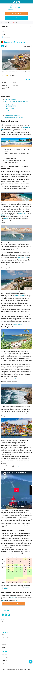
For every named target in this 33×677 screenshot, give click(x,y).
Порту (7, 110)
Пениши (8, 103)
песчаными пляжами (19, 295)
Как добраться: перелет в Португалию (14, 117)
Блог (3, 29)
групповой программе (22, 257)
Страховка (4, 644)
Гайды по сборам (6, 637)
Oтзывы (4, 34)
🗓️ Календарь (6, 37)
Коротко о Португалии (10, 99)
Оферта (4, 647)
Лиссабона (13, 597)
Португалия (5, 657)
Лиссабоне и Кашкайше (18, 379)
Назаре (8, 112)
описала (6, 218)
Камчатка (4, 660)
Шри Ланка (4, 654)
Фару (3, 600)
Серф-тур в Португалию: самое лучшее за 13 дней (16, 71)
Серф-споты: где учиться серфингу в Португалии (17, 101)
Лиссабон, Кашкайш (11, 106)
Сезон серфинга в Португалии (12, 115)
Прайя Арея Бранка (11, 105)
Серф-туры (5, 26)
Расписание (5, 621)
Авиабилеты (5, 641)
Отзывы (4, 627)
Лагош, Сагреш (10, 108)
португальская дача (14, 291)
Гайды (3, 31)
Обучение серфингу (6, 634)
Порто (18, 466)
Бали (3, 663)
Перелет (7, 160)
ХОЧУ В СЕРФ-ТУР (16, 13)
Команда (4, 624)
